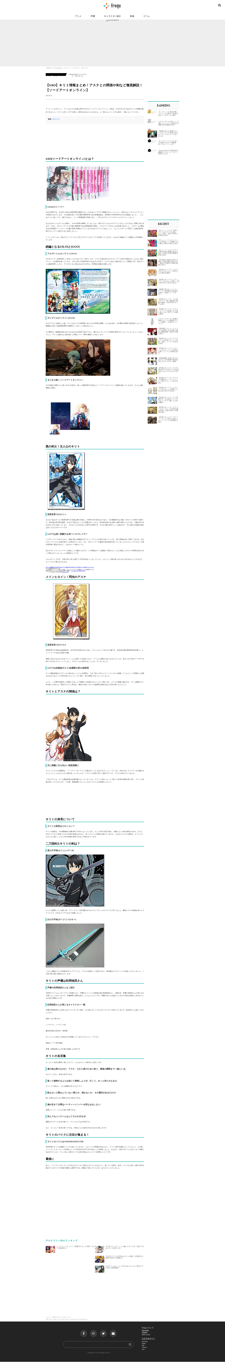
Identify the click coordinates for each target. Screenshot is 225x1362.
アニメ (78, 16)
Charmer (144, 1347)
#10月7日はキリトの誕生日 (63, 567)
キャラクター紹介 (112, 16)
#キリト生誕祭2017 (51, 567)
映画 (132, 16)
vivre (143, 1349)
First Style (145, 1341)
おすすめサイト (148, 1339)
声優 (93, 16)
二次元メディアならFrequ (54, 68)
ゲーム (146, 16)
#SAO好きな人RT (74, 567)
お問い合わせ (146, 1334)
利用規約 (144, 1332)
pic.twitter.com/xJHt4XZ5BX (78, 570)
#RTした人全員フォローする (86, 567)
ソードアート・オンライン (79, 68)
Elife (143, 1345)
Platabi (144, 1343)
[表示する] (56, 119)
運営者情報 (145, 1330)
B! (93, 1333)
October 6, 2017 (65, 572)
